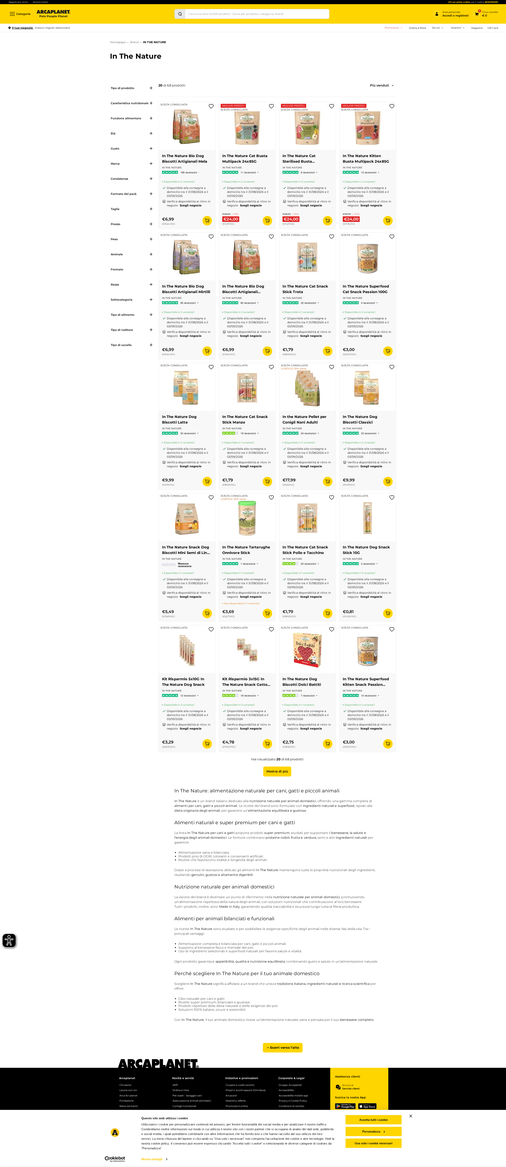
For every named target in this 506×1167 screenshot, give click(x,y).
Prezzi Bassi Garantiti (411, 45)
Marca (115, 163)
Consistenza (119, 179)
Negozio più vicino (18, 2)
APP (175, 1085)
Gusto (115, 148)
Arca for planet (128, 1095)
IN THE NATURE (154, 42)
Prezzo (115, 224)
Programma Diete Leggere (415, 51)
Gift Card (493, 27)
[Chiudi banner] (410, 1116)
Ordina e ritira (181, 1090)
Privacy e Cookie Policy (293, 1100)
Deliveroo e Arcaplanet (419, 70)
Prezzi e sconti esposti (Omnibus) (246, 1090)
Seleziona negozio (53, 75)
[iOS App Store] (367, 1106)
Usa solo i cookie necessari (373, 1143)
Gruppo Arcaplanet (290, 1085)
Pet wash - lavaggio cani (187, 1095)
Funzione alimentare (126, 118)
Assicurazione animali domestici (192, 1100)
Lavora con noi (128, 1090)
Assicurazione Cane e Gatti (421, 51)
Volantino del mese (425, 38)
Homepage (118, 42)
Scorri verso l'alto (284, 1047)
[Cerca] (180, 14)
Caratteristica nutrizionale (130, 103)
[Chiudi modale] (91, 41)
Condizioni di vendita (291, 1106)
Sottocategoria (121, 299)
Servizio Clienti (40, 2)
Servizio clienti (350, 1088)
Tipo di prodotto (122, 88)
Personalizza (371, 1131)
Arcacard (411, 45)
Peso (114, 239)
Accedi (440, 34)
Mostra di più (277, 771)
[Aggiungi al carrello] (207, 220)
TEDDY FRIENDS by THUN (415, 38)
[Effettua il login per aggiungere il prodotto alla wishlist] (211, 107)
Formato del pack (124, 194)
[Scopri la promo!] (469, 55)
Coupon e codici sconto (240, 1085)
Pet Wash (411, 38)
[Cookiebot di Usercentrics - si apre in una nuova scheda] (114, 1159)
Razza (115, 284)
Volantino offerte (236, 1100)
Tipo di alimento (122, 315)
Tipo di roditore (122, 330)
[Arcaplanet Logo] (53, 14)
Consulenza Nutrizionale (420, 57)
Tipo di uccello (121, 345)
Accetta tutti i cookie (373, 1119)
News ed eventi (128, 1106)
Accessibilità (286, 1090)
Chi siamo (125, 1085)
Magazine (477, 27)
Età (113, 133)
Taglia (115, 209)
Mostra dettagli (152, 1159)
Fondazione (126, 1100)
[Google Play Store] (345, 1106)
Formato (117, 269)
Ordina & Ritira (417, 27)
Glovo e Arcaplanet (417, 63)
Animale (117, 254)
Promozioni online (237, 1106)
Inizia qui (449, 43)
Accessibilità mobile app (293, 1095)
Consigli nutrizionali (184, 1106)
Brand (134, 42)
